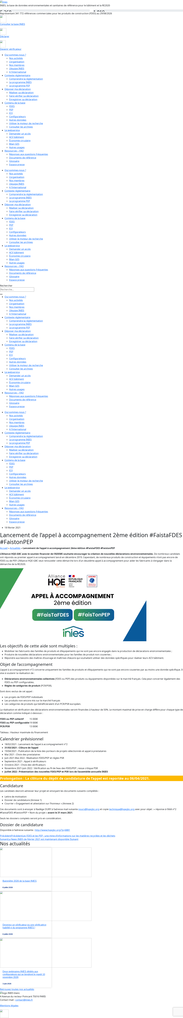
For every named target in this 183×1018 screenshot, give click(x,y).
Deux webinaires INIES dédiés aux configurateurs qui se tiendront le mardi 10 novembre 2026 (24, 974)
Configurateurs (17, 116)
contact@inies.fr (24, 999)
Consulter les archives (21, 126)
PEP (11, 109)
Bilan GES (14, 144)
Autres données (17, 120)
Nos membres (16, 65)
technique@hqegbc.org (122, 809)
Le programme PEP (19, 85)
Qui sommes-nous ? (15, 54)
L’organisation (16, 61)
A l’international (17, 72)
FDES (12, 106)
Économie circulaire (19, 140)
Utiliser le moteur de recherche (26, 123)
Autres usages (17, 147)
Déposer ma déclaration (18, 89)
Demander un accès (20, 133)
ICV (11, 113)
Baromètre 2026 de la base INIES (20, 881)
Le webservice (12, 130)
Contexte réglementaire (17, 75)
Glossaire (14, 161)
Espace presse (17, 164)
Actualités (15, 548)
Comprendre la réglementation (26, 78)
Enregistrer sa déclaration (23, 99)
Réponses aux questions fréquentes (28, 154)
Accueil (4, 548)
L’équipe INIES (16, 68)
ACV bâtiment (16, 137)
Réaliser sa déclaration (21, 92)
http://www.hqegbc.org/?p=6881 (52, 830)
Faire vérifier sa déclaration (24, 96)
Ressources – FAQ (14, 150)
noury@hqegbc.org (88, 809)
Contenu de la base (15, 102)
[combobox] (17, 289)
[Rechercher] (1, 294)
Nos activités (16, 58)
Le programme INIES (20, 82)
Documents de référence (22, 157)
